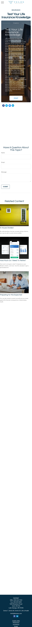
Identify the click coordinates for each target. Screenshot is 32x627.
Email (3, 162)
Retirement (16, 622)
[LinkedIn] (17, 616)
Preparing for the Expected (11, 295)
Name (3, 152)
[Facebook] (14, 616)
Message (4, 172)
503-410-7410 (18, 600)
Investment (16, 624)
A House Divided (6, 228)
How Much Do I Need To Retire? (13, 260)
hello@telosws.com (16, 613)
